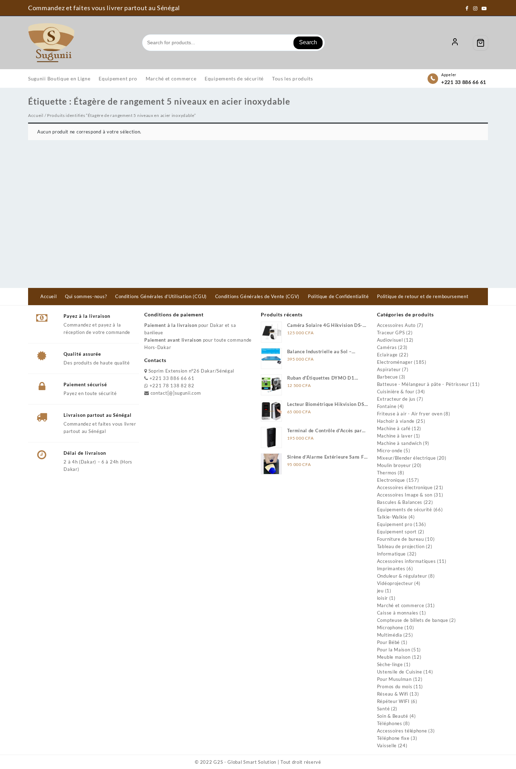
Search (308, 42)
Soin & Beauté (392, 716)
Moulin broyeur (394, 465)
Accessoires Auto (396, 325)
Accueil (36, 115)
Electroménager (395, 362)
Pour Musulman (394, 679)
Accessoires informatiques (406, 561)
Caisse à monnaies (397, 613)
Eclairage (387, 354)
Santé (383, 708)
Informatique (391, 554)
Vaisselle (387, 745)
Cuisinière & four (396, 391)
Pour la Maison (393, 649)
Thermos (387, 472)
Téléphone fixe (393, 738)
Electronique (391, 480)
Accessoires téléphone (402, 731)
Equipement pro (394, 524)
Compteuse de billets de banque (412, 620)
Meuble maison (394, 657)
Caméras (387, 347)
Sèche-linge (390, 664)
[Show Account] (455, 43)
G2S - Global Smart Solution (244, 762)
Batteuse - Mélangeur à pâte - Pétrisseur (423, 384)
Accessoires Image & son (404, 495)
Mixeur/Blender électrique (406, 458)
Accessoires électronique (405, 487)
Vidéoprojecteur (395, 583)
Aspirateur (389, 369)
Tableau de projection (401, 546)
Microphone (390, 627)
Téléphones (389, 723)
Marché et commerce (400, 605)
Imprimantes (391, 568)
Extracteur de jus (396, 399)
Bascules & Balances (399, 502)
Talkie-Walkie (392, 517)
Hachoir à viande (396, 421)
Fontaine (387, 406)
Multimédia (389, 635)
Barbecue (387, 377)
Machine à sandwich (399, 443)
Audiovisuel (390, 340)
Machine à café (394, 428)
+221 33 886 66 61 (463, 82)
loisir (382, 598)
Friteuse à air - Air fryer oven (410, 413)
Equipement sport (397, 531)
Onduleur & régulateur (402, 576)
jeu (380, 590)
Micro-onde (390, 450)
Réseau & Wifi (392, 694)
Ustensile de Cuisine (399, 672)
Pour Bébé (388, 642)
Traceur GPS (391, 332)
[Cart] (480, 43)
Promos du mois (394, 686)
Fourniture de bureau (400, 539)
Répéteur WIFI (393, 701)
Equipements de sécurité (404, 509)
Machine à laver (395, 436)
